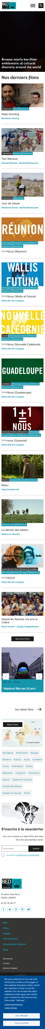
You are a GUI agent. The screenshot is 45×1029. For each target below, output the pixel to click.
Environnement (8, 524)
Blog (5, 949)
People (6, 933)
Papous (6, 779)
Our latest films (24, 709)
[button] (6, 676)
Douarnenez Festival (14, 944)
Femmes (17, 153)
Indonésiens (17, 766)
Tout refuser (21, 1015)
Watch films (12, 724)
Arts (15, 109)
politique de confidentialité (27, 855)
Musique (22, 480)
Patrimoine (32, 480)
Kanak (27, 759)
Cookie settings (10, 1008)
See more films (23, 638)
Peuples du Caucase (11, 793)
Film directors (10, 938)
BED (5, 922)
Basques (35, 752)
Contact (6, 963)
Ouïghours (21, 773)
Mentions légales (10, 968)
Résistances (23, 109)
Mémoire (34, 243)
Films (6, 928)
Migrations (6, 246)
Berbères (6, 759)
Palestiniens (34, 773)
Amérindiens (22, 752)
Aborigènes (7, 752)
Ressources (8, 958)
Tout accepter (21, 1023)
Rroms (27, 793)
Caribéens (37, 759)
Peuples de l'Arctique (22, 779)
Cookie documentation (13, 1004)
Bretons (17, 759)
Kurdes (29, 766)
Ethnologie (6, 243)
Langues (24, 243)
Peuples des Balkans (12, 786)
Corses (5, 766)
